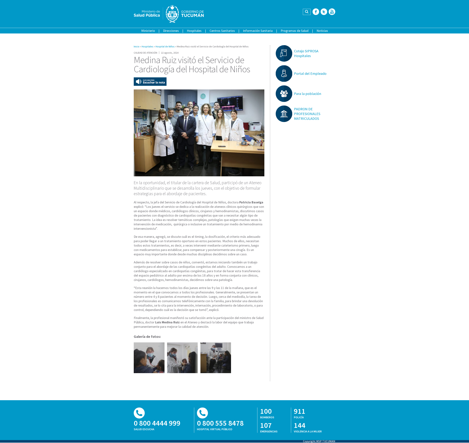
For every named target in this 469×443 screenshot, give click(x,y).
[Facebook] (316, 12)
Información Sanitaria (258, 31)
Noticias (322, 31)
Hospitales (194, 31)
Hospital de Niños (165, 46)
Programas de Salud (295, 31)
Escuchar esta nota (150, 81)
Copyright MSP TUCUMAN (319, 441)
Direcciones (171, 31)
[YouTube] (332, 12)
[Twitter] (324, 12)
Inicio (136, 46)
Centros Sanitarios (222, 31)
